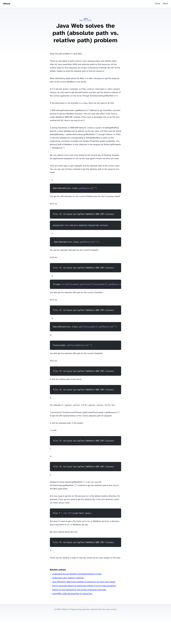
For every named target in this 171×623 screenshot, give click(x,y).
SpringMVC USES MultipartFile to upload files (72, 594)
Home (157, 4)
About (165, 4)
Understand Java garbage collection (68, 578)
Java (86, 18)
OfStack (6, 4)
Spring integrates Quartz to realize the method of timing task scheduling (84, 586)
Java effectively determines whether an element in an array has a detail (83, 582)
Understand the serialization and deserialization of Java (76, 574)
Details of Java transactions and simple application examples (79, 590)
